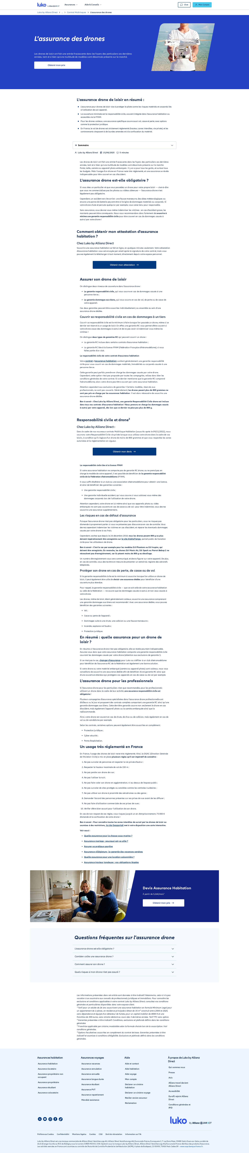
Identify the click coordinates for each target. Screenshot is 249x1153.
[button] (71, 4)
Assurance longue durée (92, 1079)
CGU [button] (100, 1134)
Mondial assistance (90, 1100)
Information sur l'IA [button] (133, 1134)
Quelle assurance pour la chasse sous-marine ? (108, 835)
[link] (202, 4)
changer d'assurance (110, 660)
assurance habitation (106, 361)
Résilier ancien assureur (136, 1098)
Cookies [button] (92, 1134)
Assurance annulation (91, 1069)
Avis (170, 1077)
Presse (172, 1072)
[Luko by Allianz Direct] (48, 5)
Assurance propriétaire (48, 1082)
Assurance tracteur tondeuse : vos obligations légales (111, 862)
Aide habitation (132, 1069)
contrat (89, 361)
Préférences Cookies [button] (45, 1134)
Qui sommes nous (177, 1067)
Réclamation (131, 1103)
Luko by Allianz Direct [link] (47, 12)
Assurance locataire (47, 1069)
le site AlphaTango (131, 538)
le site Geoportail (115, 825)
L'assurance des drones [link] (101, 12)
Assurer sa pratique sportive (98, 846)
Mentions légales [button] (79, 1134)
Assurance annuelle (90, 1074)
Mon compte (131, 1079)
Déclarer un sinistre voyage (137, 1092)
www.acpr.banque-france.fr (191, 1146)
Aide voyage (130, 1074)
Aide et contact (132, 1063)
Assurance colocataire (48, 1092)
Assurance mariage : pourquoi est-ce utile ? (106, 841)
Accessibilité (174, 1091)
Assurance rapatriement (92, 1095)
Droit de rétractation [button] (114, 1134)
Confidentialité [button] (63, 1134)
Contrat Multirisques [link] (76, 12)
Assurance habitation (48, 1063)
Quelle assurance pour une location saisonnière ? (109, 857)
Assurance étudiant (47, 1087)
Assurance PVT (88, 1089)
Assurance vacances (90, 1063)
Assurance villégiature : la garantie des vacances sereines (113, 851)
